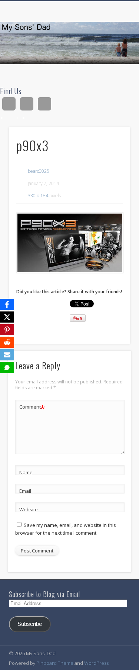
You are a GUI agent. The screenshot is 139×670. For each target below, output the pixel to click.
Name (26, 472)
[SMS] (7, 367)
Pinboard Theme (54, 663)
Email (25, 491)
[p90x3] (69, 242)
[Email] (7, 354)
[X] (7, 317)
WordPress (96, 663)
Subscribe (29, 624)
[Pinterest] (7, 329)
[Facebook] (7, 304)
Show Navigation (112, 66)
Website (28, 509)
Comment (32, 407)
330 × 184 (38, 195)
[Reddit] (7, 342)
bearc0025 (38, 171)
